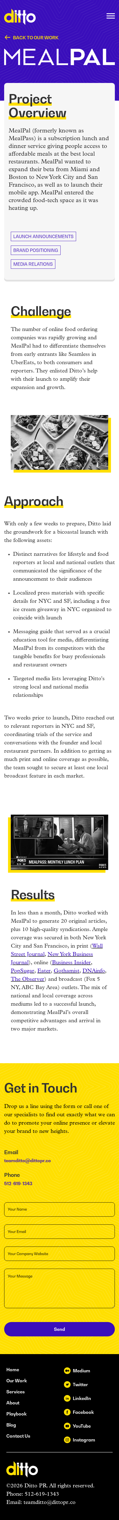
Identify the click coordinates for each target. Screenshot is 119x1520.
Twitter (80, 1384)
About (12, 1403)
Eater (44, 971)
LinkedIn (82, 1398)
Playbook (16, 1414)
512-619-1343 (18, 1183)
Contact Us (18, 1436)
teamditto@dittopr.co (27, 1160)
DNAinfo (93, 971)
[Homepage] (20, 17)
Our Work (16, 1380)
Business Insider (71, 963)
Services (15, 1391)
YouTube (82, 1426)
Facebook (83, 1412)
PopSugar (22, 971)
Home (12, 1369)
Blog (11, 1425)
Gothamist (66, 971)
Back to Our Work (36, 37)
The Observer (27, 979)
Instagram (84, 1440)
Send (59, 1329)
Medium (81, 1370)
